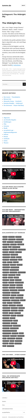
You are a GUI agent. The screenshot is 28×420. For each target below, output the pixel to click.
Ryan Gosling (6, 259)
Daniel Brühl (13, 264)
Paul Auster (10, 302)
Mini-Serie (23, 300)
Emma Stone (20, 315)
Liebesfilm (16, 277)
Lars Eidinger (21, 307)
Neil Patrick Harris (18, 241)
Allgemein (7, 117)
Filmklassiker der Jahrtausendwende (10, 330)
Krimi (4, 241)
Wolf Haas (5, 305)
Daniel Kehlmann (14, 249)
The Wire (12, 297)
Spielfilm (21, 333)
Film (10, 69)
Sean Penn (14, 315)
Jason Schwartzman (19, 282)
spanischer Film (6, 295)
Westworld (5, 287)
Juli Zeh (12, 340)
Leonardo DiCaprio (15, 292)
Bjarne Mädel (6, 249)
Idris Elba (5, 282)
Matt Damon (11, 282)
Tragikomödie (20, 244)
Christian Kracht (12, 274)
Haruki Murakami (14, 254)
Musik (5, 128)
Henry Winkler (13, 335)
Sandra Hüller (19, 338)
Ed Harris (5, 274)
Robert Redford (18, 343)
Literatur (6, 126)
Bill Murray (10, 262)
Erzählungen (7, 122)
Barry (4, 302)
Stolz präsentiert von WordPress (16, 417)
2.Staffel (5, 277)
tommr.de (6, 5)
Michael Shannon (22, 272)
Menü (23, 5)
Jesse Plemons (21, 335)
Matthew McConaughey (8, 320)
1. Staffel (11, 312)
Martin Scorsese (20, 239)
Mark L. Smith (21, 72)
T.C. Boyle (16, 262)
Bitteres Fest (7, 99)
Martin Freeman (10, 345)
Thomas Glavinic (22, 249)
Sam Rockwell (15, 333)
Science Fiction (6, 73)
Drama (18, 274)
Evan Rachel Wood (7, 333)
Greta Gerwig (6, 272)
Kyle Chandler (13, 72)
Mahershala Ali (12, 287)
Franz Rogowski (6, 254)
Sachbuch (6, 138)
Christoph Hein (14, 307)
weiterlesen (17, 65)
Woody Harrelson (17, 325)
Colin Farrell (20, 264)
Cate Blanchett (6, 244)
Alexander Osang (7, 292)
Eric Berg (5, 236)
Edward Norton (6, 335)
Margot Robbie (19, 287)
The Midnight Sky (11, 23)
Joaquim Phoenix (14, 259)
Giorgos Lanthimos (15, 300)
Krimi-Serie (6, 343)
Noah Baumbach (6, 310)
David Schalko (6, 264)
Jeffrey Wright (6, 297)
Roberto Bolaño (12, 305)
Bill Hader (21, 310)
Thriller (20, 259)
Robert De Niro (10, 241)
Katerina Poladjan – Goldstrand (13, 103)
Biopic (5, 338)
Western (15, 320)
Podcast (6, 134)
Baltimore (10, 277)
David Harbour (14, 310)
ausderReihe (6, 412)
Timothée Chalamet (14, 328)
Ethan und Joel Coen (14, 269)
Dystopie (9, 70)
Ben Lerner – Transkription (12, 97)
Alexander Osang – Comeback (12, 101)
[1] (12, 65)
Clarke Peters (6, 340)
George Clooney (6, 72)
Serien (5, 140)
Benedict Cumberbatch (7, 325)
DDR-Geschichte (19, 340)
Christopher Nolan (11, 338)
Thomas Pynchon (7, 300)
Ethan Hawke (13, 244)
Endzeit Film (14, 70)
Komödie (5, 239)
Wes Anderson (6, 328)
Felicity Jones (21, 70)
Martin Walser (17, 312)
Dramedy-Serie (6, 267)
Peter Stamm (19, 305)
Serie (4, 345)
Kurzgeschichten (6, 307)
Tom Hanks (14, 295)
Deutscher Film (6, 315)
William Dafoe (20, 295)
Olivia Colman (11, 236)
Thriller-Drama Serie (15, 267)
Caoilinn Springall (17, 69)
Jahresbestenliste (7, 408)
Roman (6, 136)
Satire (5, 262)
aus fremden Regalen (10, 120)
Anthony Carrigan (19, 297)
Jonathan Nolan (12, 239)
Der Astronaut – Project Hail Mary (14, 105)
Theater (6, 143)
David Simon (18, 236)
